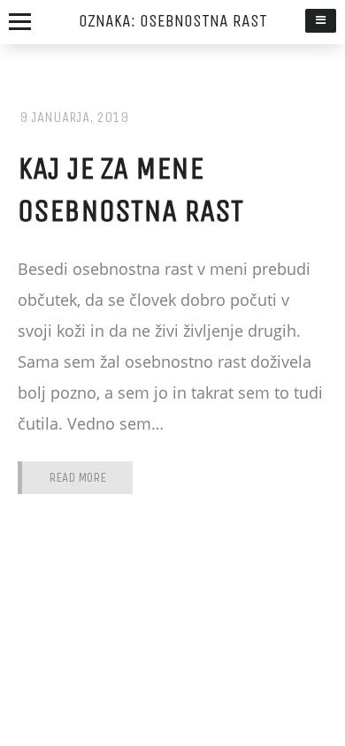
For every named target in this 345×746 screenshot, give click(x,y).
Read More (77, 477)
